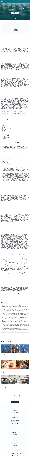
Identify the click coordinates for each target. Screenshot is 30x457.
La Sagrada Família (4, 356)
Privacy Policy (15, 445)
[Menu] (28, 1)
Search (15, 441)
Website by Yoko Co (15, 455)
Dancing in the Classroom (5, 372)
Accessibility (15, 447)
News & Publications (15, 434)
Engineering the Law (4, 387)
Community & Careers (15, 432)
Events (15, 430)
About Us (15, 436)
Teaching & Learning (15, 428)
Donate (15, 443)
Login (15, 439)
